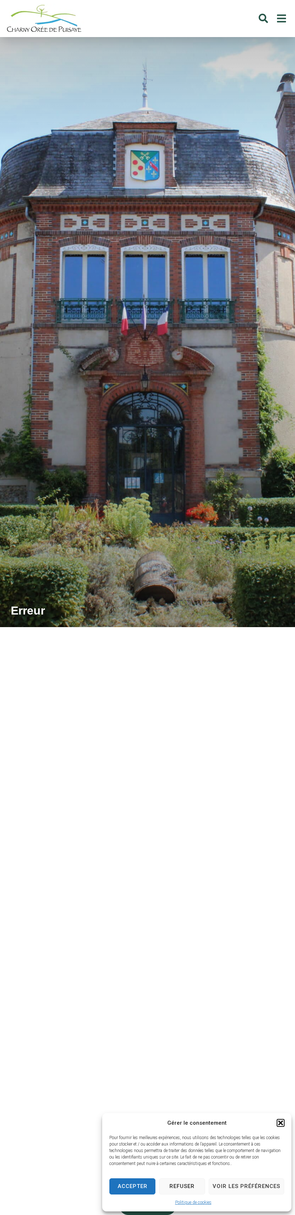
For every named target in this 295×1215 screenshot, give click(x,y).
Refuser (182, 1186)
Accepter (133, 1186)
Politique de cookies (193, 1202)
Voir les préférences (246, 1186)
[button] (280, 1122)
